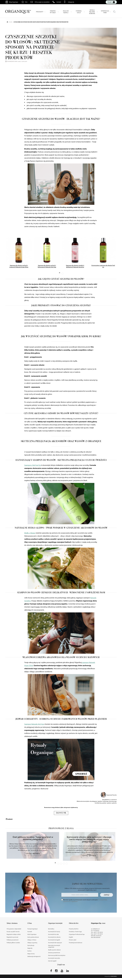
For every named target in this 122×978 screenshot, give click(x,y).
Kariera (29, 951)
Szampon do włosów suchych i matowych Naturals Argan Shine (18, 266)
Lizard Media (113, 976)
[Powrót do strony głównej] (8, 22)
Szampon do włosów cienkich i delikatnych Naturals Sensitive (75, 266)
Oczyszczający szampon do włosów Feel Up (103, 266)
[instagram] (56, 971)
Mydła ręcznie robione (54, 950)
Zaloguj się (71, 2)
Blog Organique (13, 2)
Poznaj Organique (32, 929)
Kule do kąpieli (52, 961)
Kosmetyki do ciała (53, 934)
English (71, 937)
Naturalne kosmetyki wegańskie (54, 946)
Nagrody (29, 948)
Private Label (72, 940)
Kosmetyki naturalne (54, 958)
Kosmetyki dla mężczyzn (55, 942)
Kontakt (59, 2)
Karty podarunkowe (33, 937)
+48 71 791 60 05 (98, 934)
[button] (60, 273)
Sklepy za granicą (32, 942)
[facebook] (51, 971)
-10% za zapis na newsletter (42, 2)
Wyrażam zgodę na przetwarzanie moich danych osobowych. (85, 900)
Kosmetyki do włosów (54, 937)
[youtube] (62, 971)
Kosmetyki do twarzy (54, 931)
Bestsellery (51, 929)
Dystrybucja (30, 945)
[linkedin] (67, 971)
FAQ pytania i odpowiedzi (14, 929)
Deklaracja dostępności (34, 956)
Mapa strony (31, 953)
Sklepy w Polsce (31, 940)
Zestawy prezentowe (54, 952)
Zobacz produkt (19, 254)
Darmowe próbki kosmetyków (56, 955)
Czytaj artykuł (33, 854)
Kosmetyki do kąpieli (54, 940)
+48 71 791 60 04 (98, 932)
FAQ (26, 2)
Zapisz (106, 895)
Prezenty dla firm (73, 929)
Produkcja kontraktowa (75, 942)
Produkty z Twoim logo (75, 931)
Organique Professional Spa (77, 934)
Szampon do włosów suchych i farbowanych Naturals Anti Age (47, 266)
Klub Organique (31, 934)
